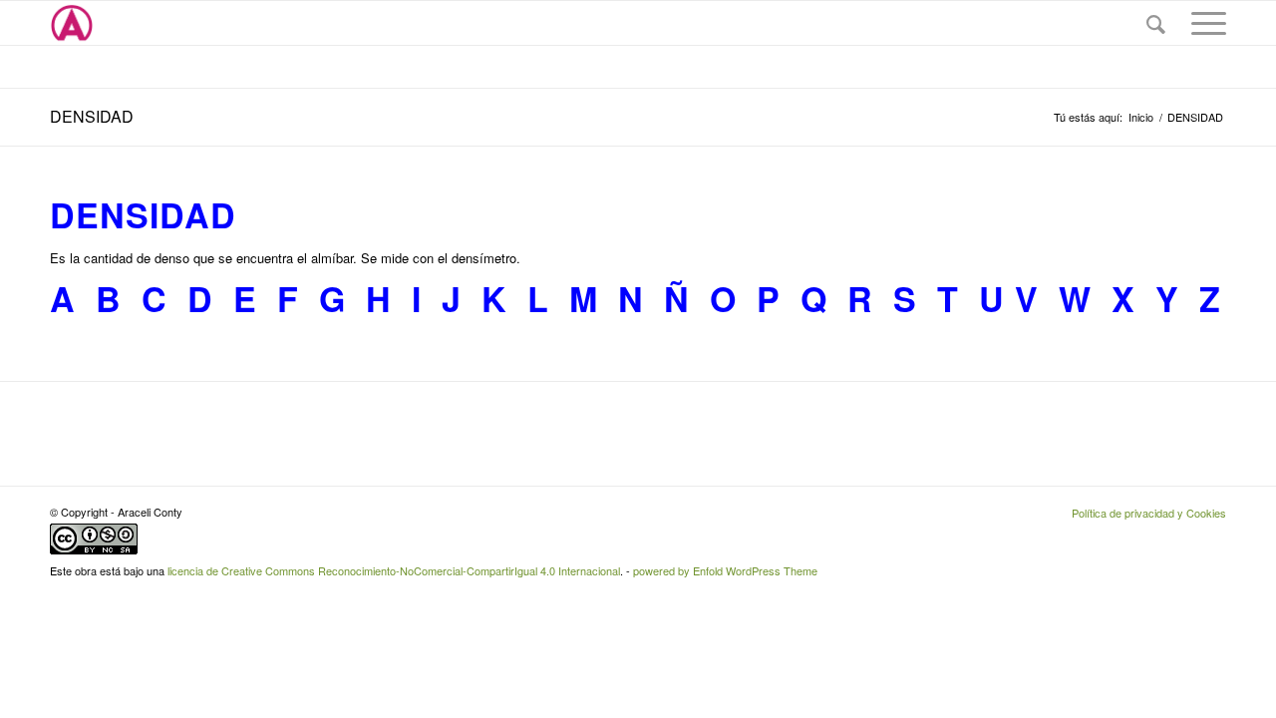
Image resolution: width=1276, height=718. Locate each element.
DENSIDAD (92, 116)
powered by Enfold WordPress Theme (725, 570)
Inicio (1140, 117)
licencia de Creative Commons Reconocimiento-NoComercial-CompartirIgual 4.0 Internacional (393, 570)
